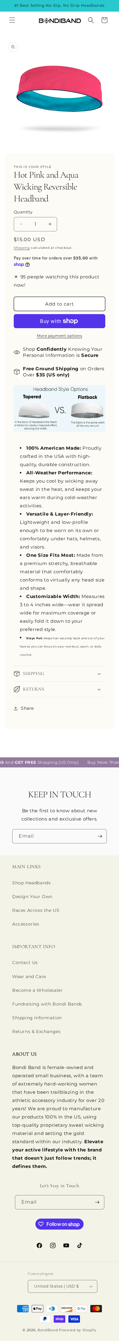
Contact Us (25, 962)
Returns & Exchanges (36, 1031)
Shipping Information (37, 1017)
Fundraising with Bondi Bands (47, 1004)
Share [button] (27, 708)
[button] (12, 20)
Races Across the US (35, 910)
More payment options (59, 335)
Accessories (25, 924)
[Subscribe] (99, 836)
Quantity (23, 211)
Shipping (22, 248)
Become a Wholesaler (37, 990)
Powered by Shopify (77, 1330)
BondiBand (48, 1330)
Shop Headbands (31, 883)
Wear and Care (29, 976)
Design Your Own (32, 896)
